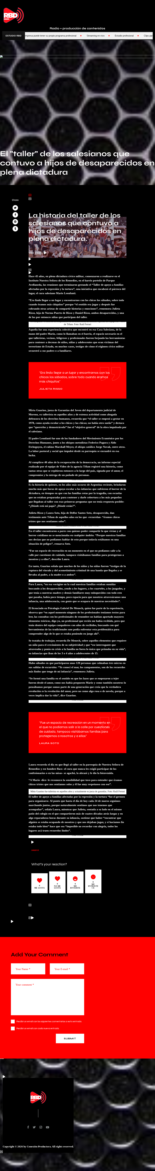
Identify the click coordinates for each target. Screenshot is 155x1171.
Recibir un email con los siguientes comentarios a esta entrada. (49, 1021)
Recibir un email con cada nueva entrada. (37, 1028)
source (35, 849)
